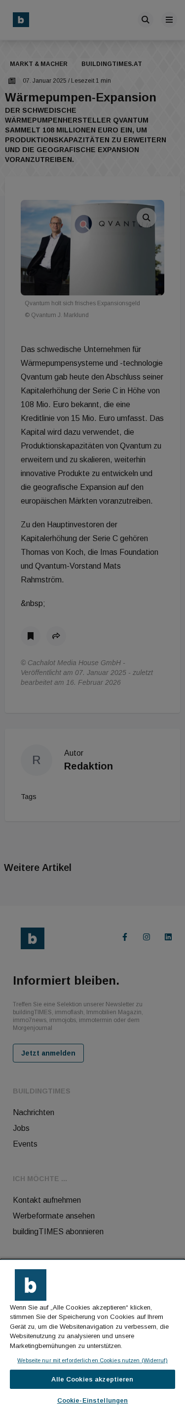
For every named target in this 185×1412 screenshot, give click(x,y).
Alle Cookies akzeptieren (92, 1379)
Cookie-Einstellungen (92, 1400)
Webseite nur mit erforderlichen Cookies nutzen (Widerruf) (92, 1360)
